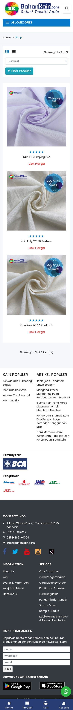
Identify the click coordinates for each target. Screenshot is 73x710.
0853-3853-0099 (18, 537)
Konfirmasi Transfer (52, 588)
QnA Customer (49, 571)
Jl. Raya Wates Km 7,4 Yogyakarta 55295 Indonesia (32, 525)
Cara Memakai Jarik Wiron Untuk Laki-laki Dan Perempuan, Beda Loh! (52, 435)
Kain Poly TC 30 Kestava (36, 241)
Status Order (47, 605)
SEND (7, 669)
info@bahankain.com (21, 543)
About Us (8, 571)
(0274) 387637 (16, 532)
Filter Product (20, 71)
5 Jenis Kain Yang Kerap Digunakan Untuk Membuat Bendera (51, 406)
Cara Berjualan (48, 594)
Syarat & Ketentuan (16, 583)
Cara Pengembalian (52, 577)
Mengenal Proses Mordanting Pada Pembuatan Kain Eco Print (53, 393)
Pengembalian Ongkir (53, 600)
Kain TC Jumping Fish (36, 157)
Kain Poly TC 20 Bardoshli (36, 325)
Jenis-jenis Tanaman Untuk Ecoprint (50, 383)
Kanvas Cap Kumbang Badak (17, 383)
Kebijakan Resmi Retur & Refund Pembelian (53, 618)
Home (7, 37)
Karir (5, 577)
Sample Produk (49, 611)
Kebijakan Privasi (13, 588)
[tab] (7, 52)
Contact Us (10, 594)
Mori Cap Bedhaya (15, 390)
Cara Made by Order (52, 583)
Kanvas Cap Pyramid (16, 395)
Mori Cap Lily (11, 400)
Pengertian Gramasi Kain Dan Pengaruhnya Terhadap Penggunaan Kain (52, 421)
